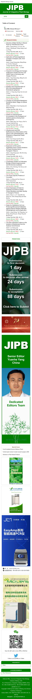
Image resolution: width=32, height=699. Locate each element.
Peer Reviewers (7, 673)
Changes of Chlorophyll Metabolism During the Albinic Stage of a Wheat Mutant (16, 102)
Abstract (8, 53)
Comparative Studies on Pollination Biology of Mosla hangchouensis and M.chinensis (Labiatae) (16, 163)
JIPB (5, 16)
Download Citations (18, 35)
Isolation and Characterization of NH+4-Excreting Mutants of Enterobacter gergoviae (15, 88)
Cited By (16, 55)
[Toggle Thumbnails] (22, 35)
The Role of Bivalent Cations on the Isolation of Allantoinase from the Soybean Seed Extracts (16, 224)
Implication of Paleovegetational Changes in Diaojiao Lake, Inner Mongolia (15, 58)
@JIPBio (16, 658)
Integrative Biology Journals (7, 1)
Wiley (4, 665)
